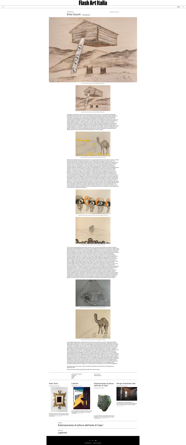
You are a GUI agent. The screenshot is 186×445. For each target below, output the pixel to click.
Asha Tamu (53, 383)
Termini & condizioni (97, 443)
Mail (72, 378)
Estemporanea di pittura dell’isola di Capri (104, 384)
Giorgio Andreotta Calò (125, 383)
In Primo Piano (70, 11)
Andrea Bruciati (86, 14)
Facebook (73, 375)
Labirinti (74, 383)
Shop (178, 6)
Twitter (73, 376)
